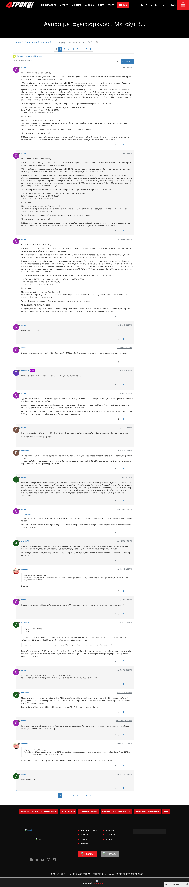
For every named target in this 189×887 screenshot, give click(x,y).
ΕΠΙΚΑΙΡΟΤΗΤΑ (89, 830)
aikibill (23, 774)
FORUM (85, 844)
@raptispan (26, 514)
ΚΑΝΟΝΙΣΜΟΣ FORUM (79, 874)
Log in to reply (127, 61)
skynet (23, 428)
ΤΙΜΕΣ (84, 839)
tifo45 (23, 477)
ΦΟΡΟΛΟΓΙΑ (68, 811)
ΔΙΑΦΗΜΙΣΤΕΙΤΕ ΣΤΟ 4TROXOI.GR (126, 874)
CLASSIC (110, 835)
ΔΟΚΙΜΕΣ (86, 835)
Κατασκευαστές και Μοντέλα (29, 56)
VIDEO (109, 839)
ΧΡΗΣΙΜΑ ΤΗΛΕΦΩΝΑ (147, 811)
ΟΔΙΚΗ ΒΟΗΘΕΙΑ (88, 811)
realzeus (24, 569)
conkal (23, 67)
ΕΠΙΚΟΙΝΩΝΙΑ (99, 874)
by (89, 883)
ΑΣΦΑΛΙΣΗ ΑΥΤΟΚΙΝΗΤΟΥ (116, 811)
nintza (23, 325)
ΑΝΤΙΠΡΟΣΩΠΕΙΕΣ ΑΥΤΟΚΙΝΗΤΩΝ (38, 811)
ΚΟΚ (166, 811)
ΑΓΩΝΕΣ (110, 830)
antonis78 (25, 541)
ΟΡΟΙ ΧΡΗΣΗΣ (58, 874)
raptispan (25, 450)
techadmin (25, 370)
